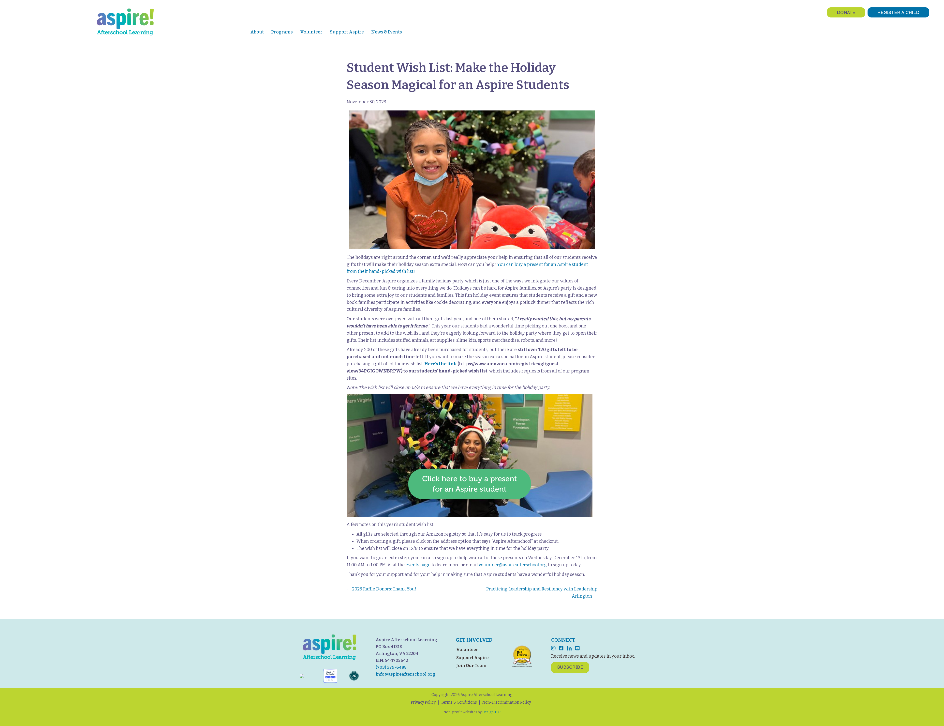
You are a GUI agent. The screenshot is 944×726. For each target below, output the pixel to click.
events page (418, 565)
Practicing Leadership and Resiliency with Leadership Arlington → (541, 592)
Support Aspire (472, 657)
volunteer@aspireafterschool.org (513, 565)
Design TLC (491, 712)
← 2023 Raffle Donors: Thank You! (381, 589)
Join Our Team (471, 665)
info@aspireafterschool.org (405, 674)
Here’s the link (440, 364)
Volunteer (467, 649)
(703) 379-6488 (391, 667)
